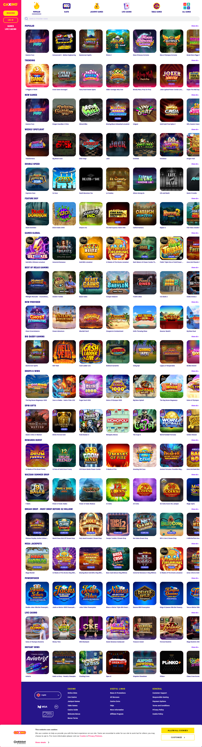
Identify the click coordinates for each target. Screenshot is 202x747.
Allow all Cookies (178, 730)
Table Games (73, 705)
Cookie (83, 736)
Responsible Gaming (161, 697)
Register (11, 13)
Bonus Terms (73, 718)
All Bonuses (114, 697)
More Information (117, 710)
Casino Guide (73, 710)
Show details (40, 742)
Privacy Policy (158, 710)
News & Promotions (118, 693)
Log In (10, 20)
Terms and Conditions (161, 705)
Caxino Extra (115, 701)
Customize (176, 737)
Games (10, 26)
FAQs (112, 705)
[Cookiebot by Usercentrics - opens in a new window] (20, 742)
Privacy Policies (95, 736)
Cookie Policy (158, 714)
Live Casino (10, 29)
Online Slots (72, 693)
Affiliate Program (116, 714)
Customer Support (160, 693)
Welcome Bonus (74, 714)
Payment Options (159, 701)
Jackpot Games (74, 701)
